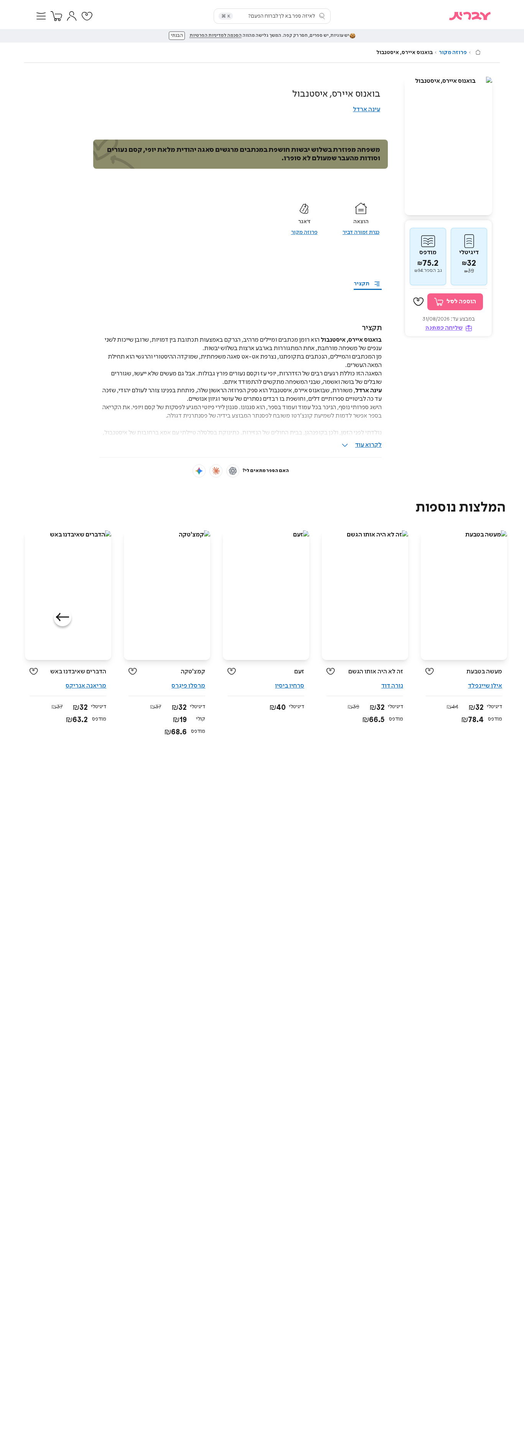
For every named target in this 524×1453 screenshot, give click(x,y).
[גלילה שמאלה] (62, 617)
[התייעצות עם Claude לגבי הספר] (215, 470)
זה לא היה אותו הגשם (375, 671)
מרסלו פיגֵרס (188, 685)
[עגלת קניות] (56, 16)
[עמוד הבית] (478, 52)
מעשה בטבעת (484, 671)
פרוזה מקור (453, 52)
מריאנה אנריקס (86, 685)
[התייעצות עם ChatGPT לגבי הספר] (232, 470)
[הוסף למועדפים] (418, 302)
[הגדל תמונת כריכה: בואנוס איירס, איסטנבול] (448, 146)
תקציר (361, 284)
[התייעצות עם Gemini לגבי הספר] (199, 470)
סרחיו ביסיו (289, 685)
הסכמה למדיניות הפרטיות (215, 35)
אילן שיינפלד (485, 685)
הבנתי (177, 35)
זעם (299, 671)
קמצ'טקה (193, 671)
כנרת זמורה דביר (361, 232)
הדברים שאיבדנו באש (78, 671)
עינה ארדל (366, 109)
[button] (41, 16)
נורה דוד (392, 685)
